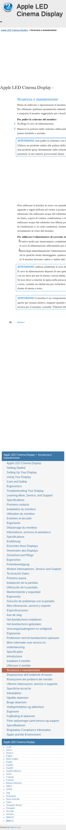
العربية (8, 747)
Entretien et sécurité (19, 518)
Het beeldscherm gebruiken (24, 624)
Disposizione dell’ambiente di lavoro (29, 674)
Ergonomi (13, 711)
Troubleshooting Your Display (25, 490)
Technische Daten (18, 573)
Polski (8, 802)
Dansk (9, 750)
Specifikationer (16, 725)
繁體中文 (10, 821)
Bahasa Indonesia (13, 783)
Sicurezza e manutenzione (24, 670)
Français (10, 777)
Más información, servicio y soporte (29, 605)
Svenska (10, 814)
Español (9, 765)
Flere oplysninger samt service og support (33, 720)
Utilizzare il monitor (19, 665)
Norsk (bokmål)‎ (13, 799)
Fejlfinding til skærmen (21, 716)
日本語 (9, 789)
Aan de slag (14, 614)
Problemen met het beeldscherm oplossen (33, 637)
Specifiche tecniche (19, 688)
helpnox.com (15, 827)
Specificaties (15, 651)
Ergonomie (13, 522)
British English (12, 759)
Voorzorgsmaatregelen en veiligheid (29, 628)
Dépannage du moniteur (22, 527)
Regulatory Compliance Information (29, 729)
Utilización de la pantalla (22, 587)
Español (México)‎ (13, 771)
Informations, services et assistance (29, 532)
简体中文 (10, 817)
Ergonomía (13, 596)
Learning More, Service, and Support (29, 495)
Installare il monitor (18, 660)
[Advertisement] (33, 57)
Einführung (13, 541)
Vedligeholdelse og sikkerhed (25, 706)
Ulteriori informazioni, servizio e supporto (32, 683)
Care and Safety (17, 481)
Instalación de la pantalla (22, 582)
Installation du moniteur (21, 509)
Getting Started (16, 467)
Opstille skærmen (18, 697)
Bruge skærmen (17, 702)
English (9, 756)
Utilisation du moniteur (21, 513)
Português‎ (10, 808)
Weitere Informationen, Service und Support (34, 568)
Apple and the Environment (24, 734)
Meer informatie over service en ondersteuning (26, 645)
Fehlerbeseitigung (18, 564)
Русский (10, 811)
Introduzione (14, 656)
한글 (8, 793)
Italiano (9, 786)
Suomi (8, 774)
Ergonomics (14, 486)
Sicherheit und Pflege (20, 555)
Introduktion (14, 693)
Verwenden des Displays (23, 550)
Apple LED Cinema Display (8, 7)
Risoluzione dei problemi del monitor (29, 679)
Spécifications (15, 536)
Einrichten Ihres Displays (22, 545)
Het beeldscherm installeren (24, 619)
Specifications (15, 500)
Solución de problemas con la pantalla (31, 601)
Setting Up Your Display (22, 472)
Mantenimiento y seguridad (24, 591)
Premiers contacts (18, 504)
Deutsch (9, 753)
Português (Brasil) (14, 805)
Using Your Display (19, 477)
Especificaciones (17, 610)
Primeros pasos (16, 578)
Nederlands (11, 796)
